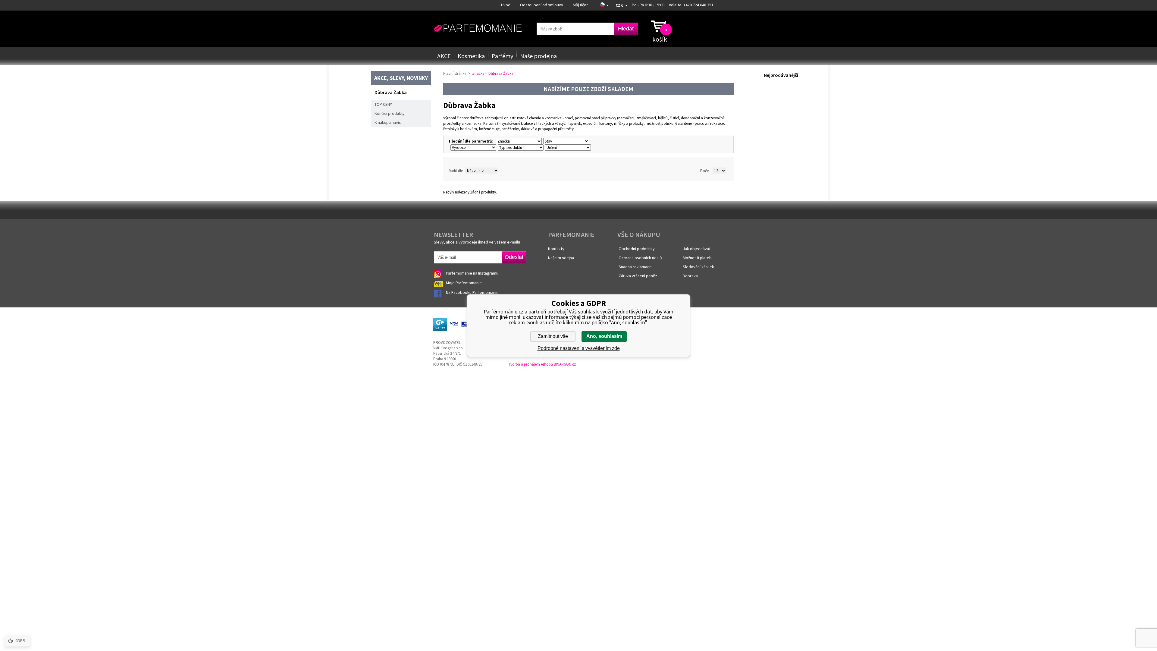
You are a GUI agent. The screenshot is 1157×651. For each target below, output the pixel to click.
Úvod (505, 5)
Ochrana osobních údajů (640, 257)
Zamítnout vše (553, 336)
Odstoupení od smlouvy (541, 5)
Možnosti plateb (697, 257)
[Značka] (518, 141)
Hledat (626, 29)
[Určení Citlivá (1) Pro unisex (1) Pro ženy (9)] (567, 147)
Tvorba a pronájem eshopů (530, 364)
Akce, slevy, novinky (401, 77)
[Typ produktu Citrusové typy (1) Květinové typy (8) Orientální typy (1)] (520, 147)
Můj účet (580, 5)
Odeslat (514, 257)
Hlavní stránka (454, 73)
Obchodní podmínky (637, 248)
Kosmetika (471, 56)
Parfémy (502, 56)
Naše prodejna (538, 56)
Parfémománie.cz (478, 28)
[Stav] (565, 141)
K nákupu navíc (388, 122)
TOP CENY (383, 104)
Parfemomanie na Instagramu (472, 273)
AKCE (444, 56)
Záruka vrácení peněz (638, 275)
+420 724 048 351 (698, 5)
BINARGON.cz (565, 364)
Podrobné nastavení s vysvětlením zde (579, 348)
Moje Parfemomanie (464, 282)
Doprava (690, 275)
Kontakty (556, 248)
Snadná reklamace (635, 266)
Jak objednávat (696, 248)
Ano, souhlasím (604, 336)
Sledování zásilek (698, 266)
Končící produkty (390, 113)
